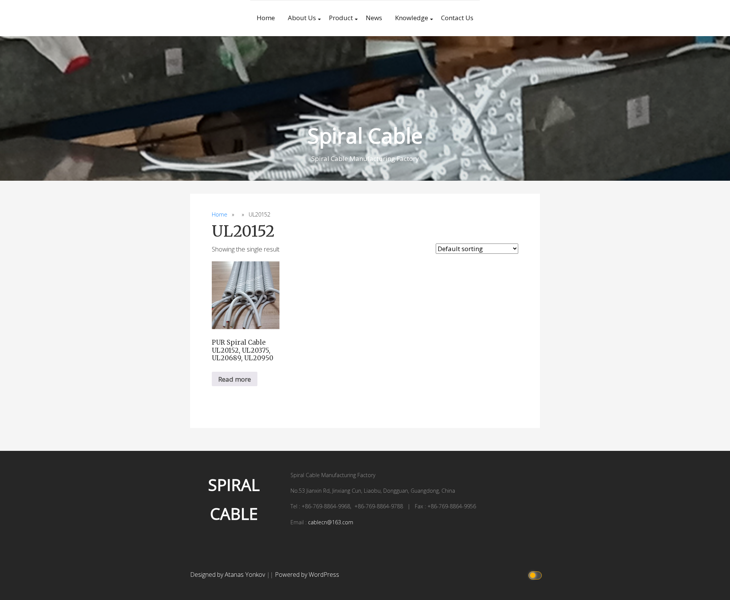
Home (266, 17)
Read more (234, 379)
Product (341, 17)
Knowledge (411, 17)
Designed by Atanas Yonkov (228, 574)
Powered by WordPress (307, 574)
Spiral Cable (365, 135)
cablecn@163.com (330, 522)
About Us (302, 17)
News (374, 17)
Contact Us (457, 17)
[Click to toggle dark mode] (536, 575)
